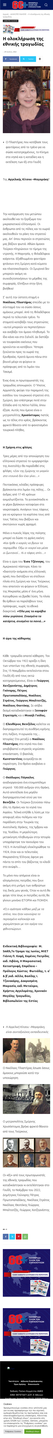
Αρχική (5, 14)
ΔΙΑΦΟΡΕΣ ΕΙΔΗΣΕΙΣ (18, 14)
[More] (40, 59)
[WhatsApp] (25, 1237)
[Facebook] (5, 1237)
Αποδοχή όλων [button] (32, 1431)
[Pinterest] (18, 1237)
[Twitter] (12, 1237)
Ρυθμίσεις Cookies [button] (13, 1431)
